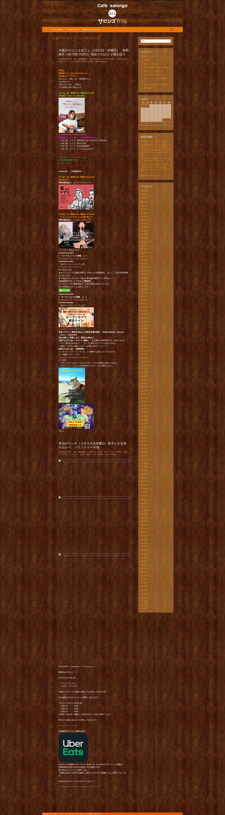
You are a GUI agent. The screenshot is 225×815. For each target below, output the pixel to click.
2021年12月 (145, 394)
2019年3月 (144, 514)
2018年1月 (144, 565)
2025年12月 (145, 220)
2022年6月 (144, 372)
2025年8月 (144, 234)
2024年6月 (144, 285)
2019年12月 (145, 481)
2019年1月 (144, 521)
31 (160, 120)
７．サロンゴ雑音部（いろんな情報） (155, 84)
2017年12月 (145, 568)
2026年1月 (144, 216)
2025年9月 (144, 231)
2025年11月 (145, 224)
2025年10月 (145, 227)
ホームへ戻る (57, 29)
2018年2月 (144, 561)
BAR (120, 59)
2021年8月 (144, 409)
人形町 (77, 61)
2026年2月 (144, 213)
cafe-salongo (102, 61)
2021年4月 (144, 423)
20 (143, 116)
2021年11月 (145, 398)
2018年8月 (144, 539)
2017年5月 (144, 594)
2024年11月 (145, 267)
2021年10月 (145, 401)
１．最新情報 (80, 59)
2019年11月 (145, 485)
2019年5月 (144, 507)
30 (156, 120)
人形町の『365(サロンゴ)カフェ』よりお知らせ (69, 814)
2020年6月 (144, 459)
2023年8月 (144, 322)
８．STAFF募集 (146, 88)
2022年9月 (144, 361)
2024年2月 (144, 300)
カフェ (66, 61)
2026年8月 (144, 191)
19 (169, 113)
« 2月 (147, 123)
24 (160, 116)
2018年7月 (144, 543)
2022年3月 (144, 383)
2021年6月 (144, 416)
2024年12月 (145, 263)
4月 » (164, 123)
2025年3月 (144, 253)
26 (169, 116)
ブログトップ (72, 29)
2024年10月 (145, 271)
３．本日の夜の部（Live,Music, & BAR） (100, 59)
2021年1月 (144, 434)
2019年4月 (144, 510)
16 (156, 113)
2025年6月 (144, 242)
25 (164, 116)
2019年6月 (144, 503)
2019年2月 (144, 518)
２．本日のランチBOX (94, 452)
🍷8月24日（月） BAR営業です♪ (153, 141)
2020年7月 (144, 456)
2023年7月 (144, 325)
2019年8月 (144, 496)
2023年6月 (144, 329)
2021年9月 (144, 405)
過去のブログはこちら (91, 29)
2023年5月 (144, 332)
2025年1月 (144, 260)
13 (143, 113)
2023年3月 (144, 340)
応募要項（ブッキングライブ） (152, 56)
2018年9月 (144, 536)
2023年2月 (144, 343)
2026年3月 (144, 209)
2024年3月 (144, 296)
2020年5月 (144, 463)
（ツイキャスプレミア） (82, 182)
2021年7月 (144, 412)
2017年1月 (144, 608)
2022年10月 (145, 358)
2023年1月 (144, 347)
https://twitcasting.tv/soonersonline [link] (73, 357)
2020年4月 (144, 467)
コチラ (112, 278)
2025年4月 (144, 249)
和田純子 (84, 61)
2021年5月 (144, 420)
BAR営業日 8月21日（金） (151, 175)
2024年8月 (144, 278)
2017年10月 (145, 576)
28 (147, 120)
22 (151, 116)
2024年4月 (144, 293)
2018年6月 (144, 547)
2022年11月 (145, 354)
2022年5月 (144, 376)
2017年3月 (144, 601)
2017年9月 (144, 579)
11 (164, 109)
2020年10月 (145, 445)
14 (147, 113)
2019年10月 (145, 489)
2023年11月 (145, 311)
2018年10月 (145, 532)
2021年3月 (144, 427)
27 (143, 120)
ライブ (71, 61)
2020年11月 (145, 441)
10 (160, 109)
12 (169, 109)
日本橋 (90, 61)
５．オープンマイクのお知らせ (152, 75)
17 (160, 113)
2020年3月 (144, 470)
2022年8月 (144, 365)
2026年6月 (144, 198)
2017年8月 (144, 583)
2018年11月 (145, 528)
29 (151, 120)
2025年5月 (144, 245)
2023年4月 (144, 336)
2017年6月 (144, 590)
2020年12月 (145, 438)
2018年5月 (144, 550)
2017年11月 (145, 572)
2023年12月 (145, 307)
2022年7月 (144, 369)
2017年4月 (144, 597)
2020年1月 (144, 478)
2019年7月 (144, 499)
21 (147, 116)
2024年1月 (144, 303)
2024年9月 (144, 274)
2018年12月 (145, 525)
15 (151, 113)
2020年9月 (144, 449)
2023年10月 (145, 314)
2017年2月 (144, 605)
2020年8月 (144, 452)
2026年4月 (144, 205)
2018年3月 (144, 557)
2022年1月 (144, 391)
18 (164, 113)
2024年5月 (144, 289)
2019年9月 (144, 492)
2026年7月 (144, 195)
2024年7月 (144, 282)
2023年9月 (144, 318)
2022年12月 (145, 351)
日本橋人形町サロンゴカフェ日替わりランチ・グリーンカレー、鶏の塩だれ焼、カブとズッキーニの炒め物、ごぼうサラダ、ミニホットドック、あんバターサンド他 (155, 150)
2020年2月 (144, 474)
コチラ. (93, 781)
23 (156, 116)
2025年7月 (144, 238)
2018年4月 (144, 554)
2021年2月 (144, 430)
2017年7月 (144, 587)
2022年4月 (144, 380)
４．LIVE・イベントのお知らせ (152, 71)
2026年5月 (144, 202)
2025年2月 (144, 256)
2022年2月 (144, 387)
